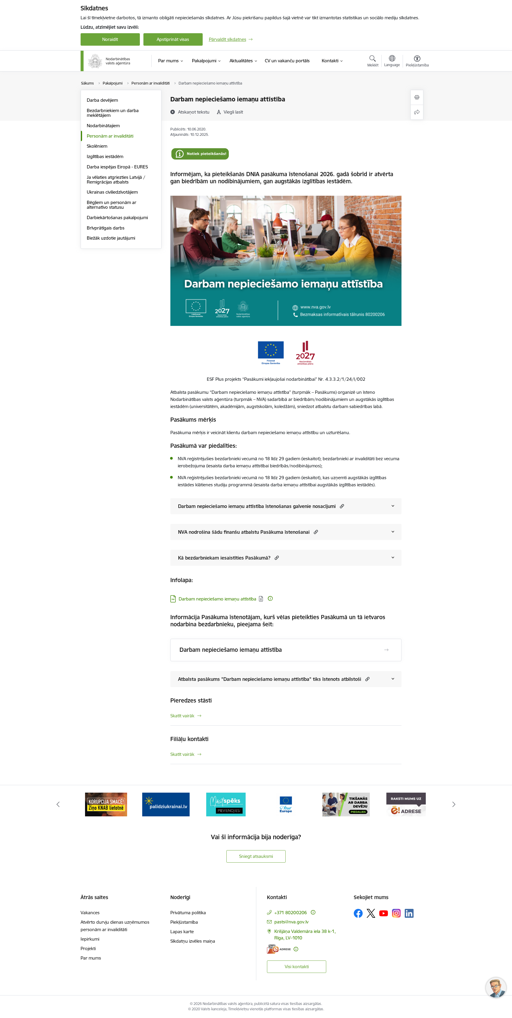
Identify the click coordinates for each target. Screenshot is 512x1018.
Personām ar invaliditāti (110, 136)
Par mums (91, 958)
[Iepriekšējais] (58, 804)
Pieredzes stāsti (191, 700)
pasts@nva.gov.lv (291, 922)
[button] (341, 506)
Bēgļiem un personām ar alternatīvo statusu (111, 205)
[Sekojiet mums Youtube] (383, 913)
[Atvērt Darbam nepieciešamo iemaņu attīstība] (386, 650)
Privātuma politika (188, 912)
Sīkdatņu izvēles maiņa (192, 941)
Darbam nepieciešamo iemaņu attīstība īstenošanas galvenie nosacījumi (257, 506)
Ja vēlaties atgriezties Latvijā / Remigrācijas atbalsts (116, 179)
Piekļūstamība (184, 922)
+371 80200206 (290, 912)
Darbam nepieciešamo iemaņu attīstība (217, 599)
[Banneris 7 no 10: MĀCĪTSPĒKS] (166, 804)
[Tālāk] (454, 804)
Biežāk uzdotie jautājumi (111, 238)
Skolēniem (97, 146)
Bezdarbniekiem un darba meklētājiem (113, 113)
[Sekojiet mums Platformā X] (371, 913)
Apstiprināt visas (173, 39)
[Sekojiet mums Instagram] (396, 913)
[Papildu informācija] (270, 598)
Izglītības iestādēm (105, 156)
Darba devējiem (102, 100)
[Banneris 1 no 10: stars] (406, 804)
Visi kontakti (297, 966)
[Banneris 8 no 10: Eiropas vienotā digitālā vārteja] (226, 804)
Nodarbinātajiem (103, 125)
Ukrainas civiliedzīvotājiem (112, 192)
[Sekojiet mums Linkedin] (409, 913)
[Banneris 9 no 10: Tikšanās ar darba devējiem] (286, 804)
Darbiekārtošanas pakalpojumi (117, 217)
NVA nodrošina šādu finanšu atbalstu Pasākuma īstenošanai (244, 532)
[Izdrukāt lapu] (417, 97)
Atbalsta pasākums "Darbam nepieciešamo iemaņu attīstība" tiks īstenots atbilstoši (269, 679)
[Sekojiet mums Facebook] (358, 913)
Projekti (88, 948)
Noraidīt (110, 39)
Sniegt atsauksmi (256, 856)
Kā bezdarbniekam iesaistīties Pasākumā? (224, 558)
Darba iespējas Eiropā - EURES (117, 167)
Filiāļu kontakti (189, 739)
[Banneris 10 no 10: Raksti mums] (346, 804)
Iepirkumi (90, 939)
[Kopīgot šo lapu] (417, 112)
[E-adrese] (279, 949)
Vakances (90, 912)
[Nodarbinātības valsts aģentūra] (109, 61)
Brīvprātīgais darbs (105, 228)
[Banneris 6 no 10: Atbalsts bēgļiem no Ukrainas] (106, 804)
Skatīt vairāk (182, 716)
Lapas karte (182, 931)
